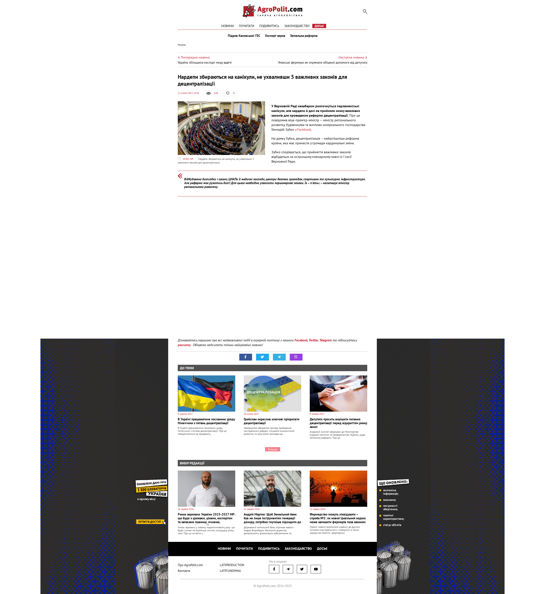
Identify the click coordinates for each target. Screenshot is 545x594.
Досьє (319, 26)
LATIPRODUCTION (232, 565)
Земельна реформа (303, 36)
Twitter (313, 340)
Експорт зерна (275, 36)
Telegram (325, 340)
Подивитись (269, 26)
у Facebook (303, 129)
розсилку (185, 345)
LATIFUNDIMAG (230, 571)
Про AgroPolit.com (190, 565)
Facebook (300, 340)
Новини (227, 26)
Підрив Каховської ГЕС (244, 36)
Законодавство (297, 26)
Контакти (184, 571)
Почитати (246, 26)
